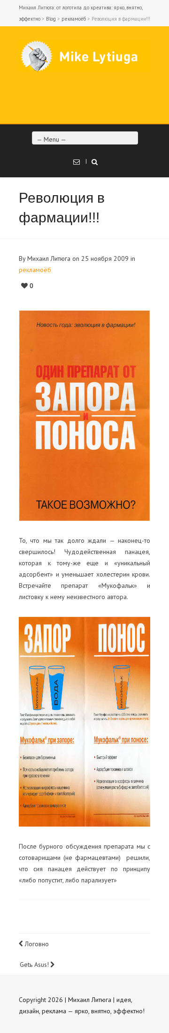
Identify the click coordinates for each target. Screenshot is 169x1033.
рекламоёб (73, 18)
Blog (51, 18)
